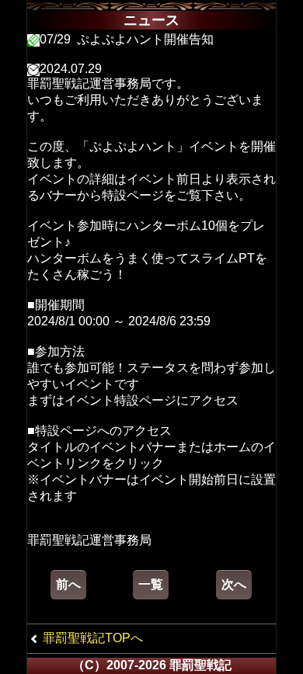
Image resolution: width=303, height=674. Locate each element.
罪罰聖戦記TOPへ (93, 637)
